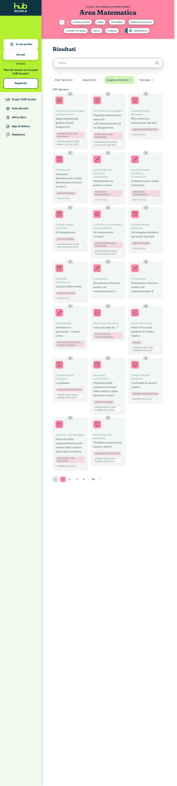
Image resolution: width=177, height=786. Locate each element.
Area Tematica (63, 79)
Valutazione (140, 30)
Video (100, 22)
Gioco (96, 30)
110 (93, 480)
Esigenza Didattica (118, 79)
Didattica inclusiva (141, 22)
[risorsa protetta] (70, 121)
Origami (112, 30)
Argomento (89, 79)
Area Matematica (107, 12)
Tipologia (144, 79)
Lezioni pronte (81, 22)
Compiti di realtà (76, 30)
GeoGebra (117, 22)
